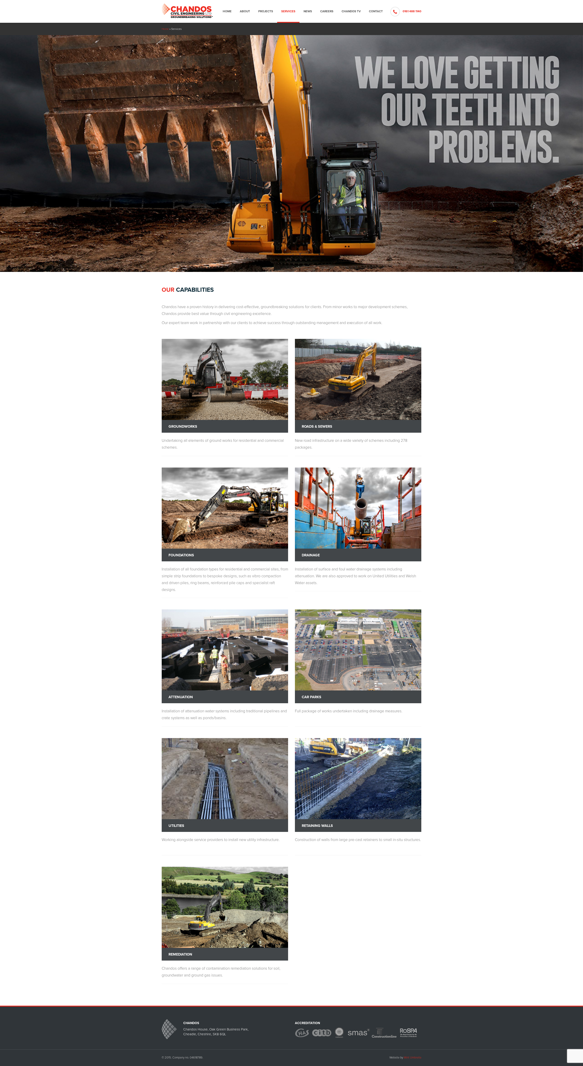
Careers (326, 11)
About (245, 11)
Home (227, 11)
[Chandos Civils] (187, 9)
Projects (265, 11)
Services (288, 11)
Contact (376, 11)
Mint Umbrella (412, 1057)
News (308, 11)
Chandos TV (351, 11)
